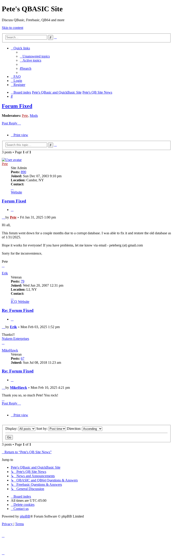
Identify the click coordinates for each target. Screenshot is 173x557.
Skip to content (12, 28)
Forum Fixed (17, 106)
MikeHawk (10, 350)
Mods (34, 115)
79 (22, 281)
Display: (11, 428)
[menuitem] (35, 56)
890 (23, 172)
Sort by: (42, 428)
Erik (5, 273)
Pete (25, 115)
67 (22, 358)
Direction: (74, 428)
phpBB (25, 516)
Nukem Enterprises (15, 339)
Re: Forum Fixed (18, 310)
